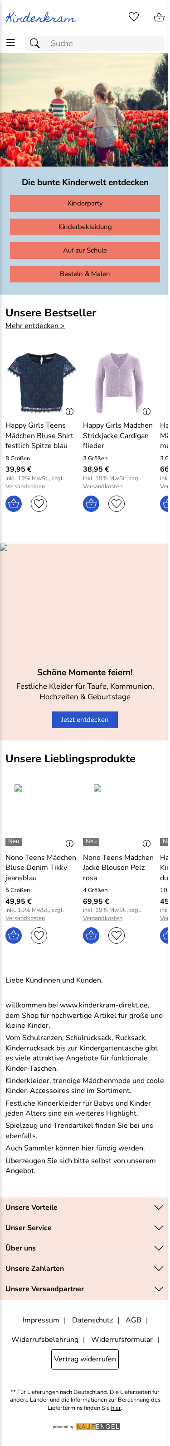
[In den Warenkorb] (13, 504)
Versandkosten (25, 487)
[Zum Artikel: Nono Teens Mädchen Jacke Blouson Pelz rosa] (119, 814)
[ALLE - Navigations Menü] (10, 42)
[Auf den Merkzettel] (39, 504)
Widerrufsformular (122, 1340)
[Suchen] (37, 43)
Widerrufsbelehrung (44, 1340)
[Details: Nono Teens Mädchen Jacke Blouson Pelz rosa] (92, 842)
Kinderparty (85, 203)
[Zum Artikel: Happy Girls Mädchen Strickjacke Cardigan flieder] (119, 383)
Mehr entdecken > (35, 326)
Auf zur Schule (85, 250)
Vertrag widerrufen (85, 1359)
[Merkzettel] (133, 17)
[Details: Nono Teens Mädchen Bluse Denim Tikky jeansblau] (14, 842)
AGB (133, 1320)
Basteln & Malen (85, 273)
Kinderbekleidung (85, 226)
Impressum (41, 1320)
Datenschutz (92, 1320)
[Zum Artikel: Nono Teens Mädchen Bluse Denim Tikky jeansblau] (41, 814)
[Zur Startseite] (42, 17)
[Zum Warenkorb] (159, 17)
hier (116, 1408)
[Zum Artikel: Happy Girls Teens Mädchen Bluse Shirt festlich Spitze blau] (41, 383)
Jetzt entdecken (85, 719)
